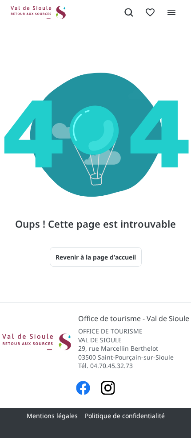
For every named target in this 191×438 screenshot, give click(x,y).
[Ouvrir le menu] (171, 12)
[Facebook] (83, 389)
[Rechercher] (129, 12)
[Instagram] (108, 389)
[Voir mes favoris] (150, 12)
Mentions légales (52, 415)
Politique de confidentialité (125, 415)
